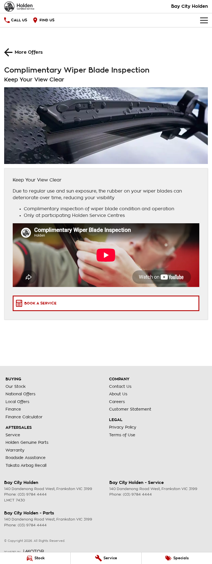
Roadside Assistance (26, 458)
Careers (117, 402)
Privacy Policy (122, 427)
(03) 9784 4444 (32, 494)
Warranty (15, 450)
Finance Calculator (24, 417)
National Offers (20, 394)
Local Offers (17, 402)
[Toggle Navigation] (204, 20)
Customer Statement (130, 409)
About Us (118, 394)
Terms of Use (122, 435)
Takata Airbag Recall (26, 465)
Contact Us (120, 386)
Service (13, 435)
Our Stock (16, 386)
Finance (13, 409)
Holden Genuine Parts (27, 442)
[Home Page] (19, 6)
